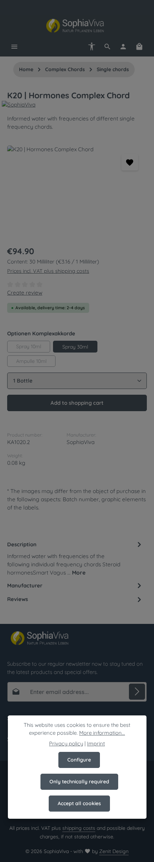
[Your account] (123, 46)
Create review (24, 292)
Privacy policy (66, 743)
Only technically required (79, 781)
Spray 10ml (28, 346)
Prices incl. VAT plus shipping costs (48, 271)
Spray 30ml (75, 347)
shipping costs (78, 828)
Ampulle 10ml (31, 361)
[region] (77, 192)
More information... (102, 732)
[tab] (75, 558)
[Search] (107, 46)
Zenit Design (114, 851)
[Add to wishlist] (129, 162)
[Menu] (14, 46)
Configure (79, 760)
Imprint (96, 743)
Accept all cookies (79, 803)
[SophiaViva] (77, 105)
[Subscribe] (137, 692)
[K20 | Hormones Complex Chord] (77, 192)
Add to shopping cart (77, 402)
